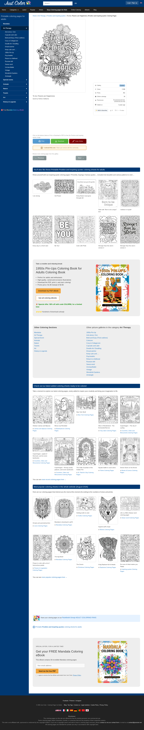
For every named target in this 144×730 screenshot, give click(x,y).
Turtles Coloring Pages (85, 515)
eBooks (87, 10)
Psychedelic (90, 356)
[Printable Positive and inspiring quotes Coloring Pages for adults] (34, 627)
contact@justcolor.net (135, 722)
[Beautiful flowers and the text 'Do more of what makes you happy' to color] (130, 561)
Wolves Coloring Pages (107, 529)
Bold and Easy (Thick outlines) (97, 338)
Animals (37, 340)
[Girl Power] (64, 193)
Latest (24, 10)
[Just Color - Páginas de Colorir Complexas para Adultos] (79, 710)
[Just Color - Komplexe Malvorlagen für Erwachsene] (75, 710)
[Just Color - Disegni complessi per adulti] (67, 710)
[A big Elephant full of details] (108, 561)
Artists (41, 10)
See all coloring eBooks (47, 298)
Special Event (39, 338)
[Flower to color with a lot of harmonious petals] (42, 560)
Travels (36, 346)
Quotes (122, 85)
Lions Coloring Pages (40, 526)
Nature (36, 343)
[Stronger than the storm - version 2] (108, 243)
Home (4, 10)
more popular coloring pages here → (54, 577)
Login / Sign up (132, 3)
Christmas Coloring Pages (86, 567)
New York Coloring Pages (86, 415)
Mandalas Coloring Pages (64, 525)
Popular (32, 10)
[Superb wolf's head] (108, 524)
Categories (13, 10)
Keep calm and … (92, 354)
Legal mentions (85, 705)
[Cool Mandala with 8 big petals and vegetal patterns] (64, 554)
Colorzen (89, 340)
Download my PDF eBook (48, 291)
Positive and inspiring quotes (56, 16)
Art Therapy (42, 16)
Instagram (78, 700)
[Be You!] (64, 243)
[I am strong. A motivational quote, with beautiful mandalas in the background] (42, 193)
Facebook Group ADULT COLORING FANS (79, 618)
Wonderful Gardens (93, 372)
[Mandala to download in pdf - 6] (64, 519)
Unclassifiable (91, 367)
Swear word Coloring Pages (130, 518)
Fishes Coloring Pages (107, 470)
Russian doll (90, 361)
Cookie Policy (95, 705)
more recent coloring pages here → (54, 479)
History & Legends (40, 351)
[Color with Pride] (86, 243)
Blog (95, 10)
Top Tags (70, 705)
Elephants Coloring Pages (108, 567)
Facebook (66, 700)
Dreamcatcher (91, 351)
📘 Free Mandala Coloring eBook (12, 110)
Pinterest (72, 700)
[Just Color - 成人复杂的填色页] (83, 710)
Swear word (90, 364)
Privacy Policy (77, 675)
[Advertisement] (59, 117)
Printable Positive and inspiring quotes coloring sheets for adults (78, 170)
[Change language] (141, 3)
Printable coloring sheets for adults (59, 627)
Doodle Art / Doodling (93, 348)
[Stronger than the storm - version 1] (130, 243)
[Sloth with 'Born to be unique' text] (108, 207)
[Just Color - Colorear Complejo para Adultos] (71, 710)
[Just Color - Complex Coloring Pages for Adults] (58, 710)
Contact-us (77, 705)
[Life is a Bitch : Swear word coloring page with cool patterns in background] (130, 510)
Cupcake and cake (92, 346)
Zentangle (89, 375)
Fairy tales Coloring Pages (108, 430)
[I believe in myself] (130, 207)
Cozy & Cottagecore (93, 343)
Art (35, 348)
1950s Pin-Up (91, 332)
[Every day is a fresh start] (42, 243)
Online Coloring (76, 10)
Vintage (89, 369)
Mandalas (37, 332)
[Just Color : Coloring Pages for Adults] (18, 3)
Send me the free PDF (47, 671)
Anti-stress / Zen (92, 335)
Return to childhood (93, 359)
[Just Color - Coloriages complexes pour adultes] (63, 710)
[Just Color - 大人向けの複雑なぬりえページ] (87, 710)
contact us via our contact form (109, 722)
